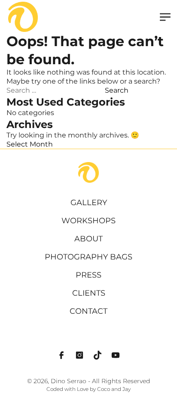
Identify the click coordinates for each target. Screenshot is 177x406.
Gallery (88, 202)
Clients (88, 293)
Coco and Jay (114, 389)
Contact (88, 311)
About (88, 239)
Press (88, 275)
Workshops (88, 220)
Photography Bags (88, 257)
